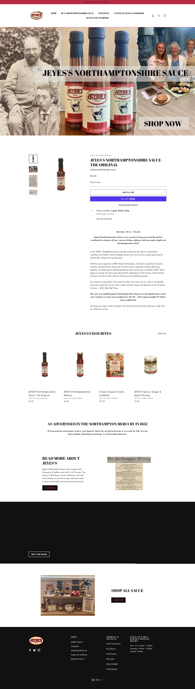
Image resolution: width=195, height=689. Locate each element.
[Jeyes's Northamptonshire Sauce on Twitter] (34, 650)
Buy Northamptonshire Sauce (77, 13)
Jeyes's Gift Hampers (97, 17)
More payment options (128, 204)
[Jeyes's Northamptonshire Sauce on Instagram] (38, 650)
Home (54, 13)
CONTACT (75, 646)
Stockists (103, 13)
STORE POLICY (77, 642)
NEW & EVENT (37, 554)
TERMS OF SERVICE (79, 655)
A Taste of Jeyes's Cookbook (129, 13)
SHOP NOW (118, 600)
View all (162, 333)
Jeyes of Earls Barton (100, 155)
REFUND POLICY (78, 659)
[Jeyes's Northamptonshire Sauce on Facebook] (30, 650)
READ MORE (50, 488)
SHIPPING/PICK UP (79, 650)
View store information (104, 218)
